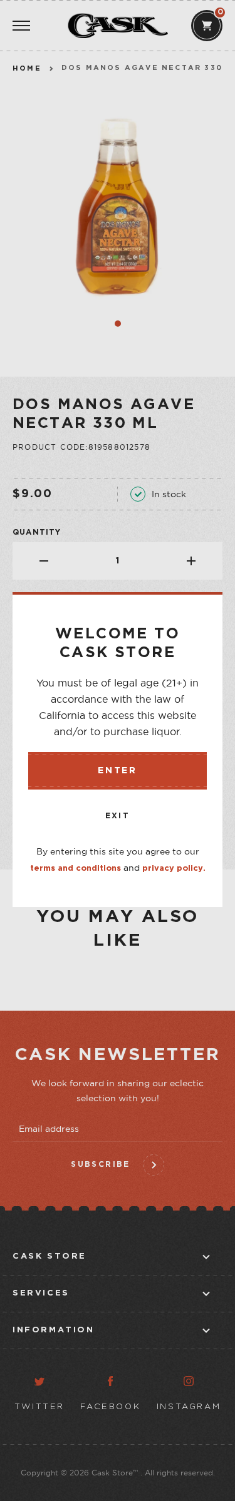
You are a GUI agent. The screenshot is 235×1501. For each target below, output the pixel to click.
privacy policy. (174, 868)
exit (117, 816)
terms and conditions (75, 868)
